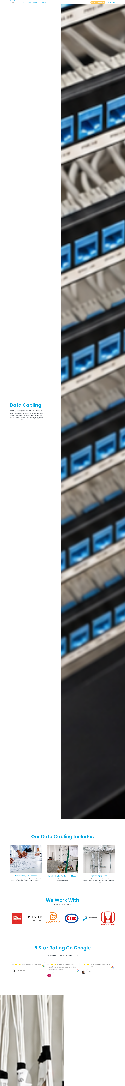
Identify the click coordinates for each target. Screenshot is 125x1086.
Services (35, 2)
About (29, 2)
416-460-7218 (111, 2)
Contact (44, 2)
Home (24, 2)
